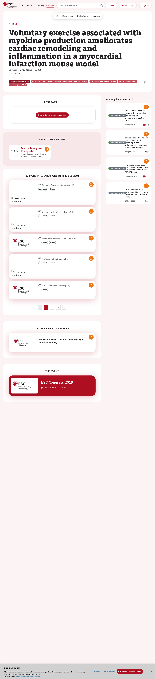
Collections (82, 16)
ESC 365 (50, 5)
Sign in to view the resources (52, 115)
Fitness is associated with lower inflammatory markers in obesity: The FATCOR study (136, 168)
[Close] (151, 671)
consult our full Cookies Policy (28, 676)
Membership (128, 5)
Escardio (25, 5)
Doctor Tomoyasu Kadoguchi (31, 150)
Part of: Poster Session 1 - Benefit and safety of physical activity (59, 81)
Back (14, 24)
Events (96, 16)
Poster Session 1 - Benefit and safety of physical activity (62, 341)
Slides (52, 189)
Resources (67, 16)
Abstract (43, 189)
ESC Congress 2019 (57, 382)
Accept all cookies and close (131, 671)
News (111, 5)
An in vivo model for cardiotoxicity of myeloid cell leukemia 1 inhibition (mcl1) (136, 193)
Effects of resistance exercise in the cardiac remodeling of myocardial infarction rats (135, 115)
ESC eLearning (37, 5)
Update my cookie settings (104, 671)
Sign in (145, 5)
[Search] (102, 6)
